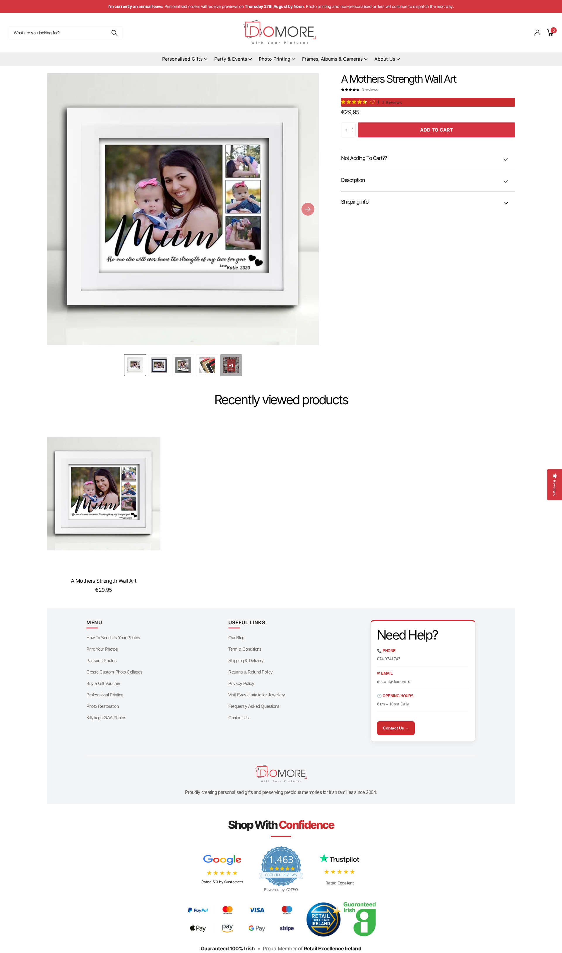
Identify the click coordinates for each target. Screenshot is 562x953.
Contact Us (238, 717)
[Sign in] (537, 32)
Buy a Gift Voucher (103, 683)
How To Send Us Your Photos (113, 637)
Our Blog (236, 637)
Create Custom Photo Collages (114, 671)
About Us (384, 59)
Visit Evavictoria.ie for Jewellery (256, 694)
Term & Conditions (244, 649)
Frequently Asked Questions (254, 706)
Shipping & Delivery (246, 660)
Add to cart (436, 130)
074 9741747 (388, 659)
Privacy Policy (241, 683)
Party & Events (230, 59)
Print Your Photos (102, 649)
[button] (308, 209)
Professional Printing (104, 694)
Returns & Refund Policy (250, 671)
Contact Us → (396, 728)
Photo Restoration (102, 706)
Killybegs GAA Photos (106, 717)
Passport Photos (101, 660)
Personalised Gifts (182, 59)
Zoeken (114, 32)
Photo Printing (274, 59)
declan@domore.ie (393, 681)
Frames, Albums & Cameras (332, 59)
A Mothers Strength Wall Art (103, 581)
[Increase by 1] (354, 125)
